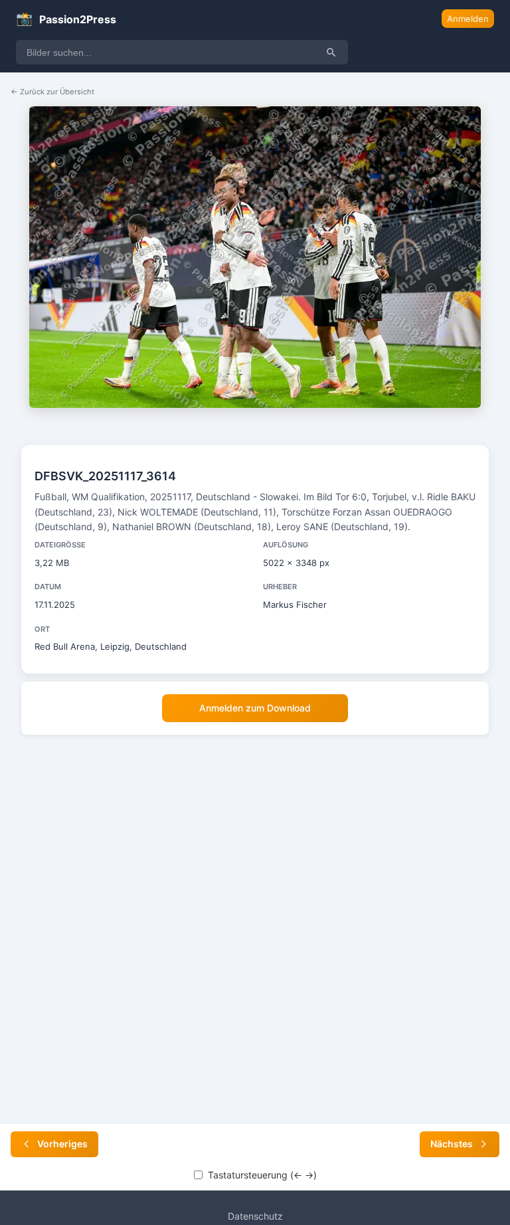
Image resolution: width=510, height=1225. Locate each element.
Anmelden (468, 18)
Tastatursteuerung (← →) (262, 1174)
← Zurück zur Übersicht (52, 91)
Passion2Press (66, 19)
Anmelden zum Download (255, 707)
